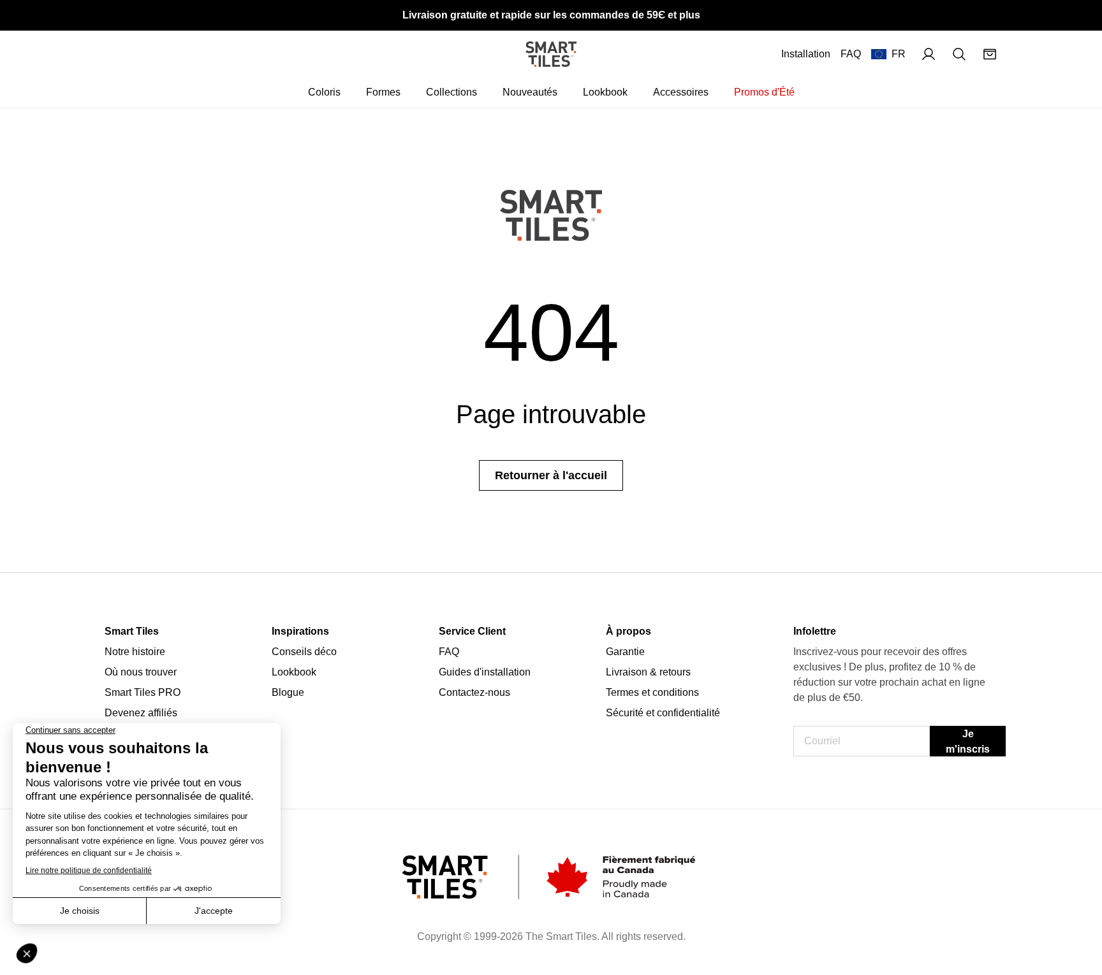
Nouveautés (530, 92)
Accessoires (681, 92)
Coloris (324, 92)
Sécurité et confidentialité (663, 712)
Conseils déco (304, 651)
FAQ (851, 53)
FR (899, 53)
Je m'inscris (968, 741)
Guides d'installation (485, 672)
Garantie (625, 651)
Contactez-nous (474, 692)
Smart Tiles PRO (142, 692)
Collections (451, 92)
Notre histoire (135, 651)
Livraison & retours (648, 672)
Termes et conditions (652, 692)
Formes (383, 92)
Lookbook (605, 92)
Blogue (288, 692)
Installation (805, 53)
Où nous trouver (141, 672)
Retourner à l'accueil (551, 475)
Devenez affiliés (141, 712)
